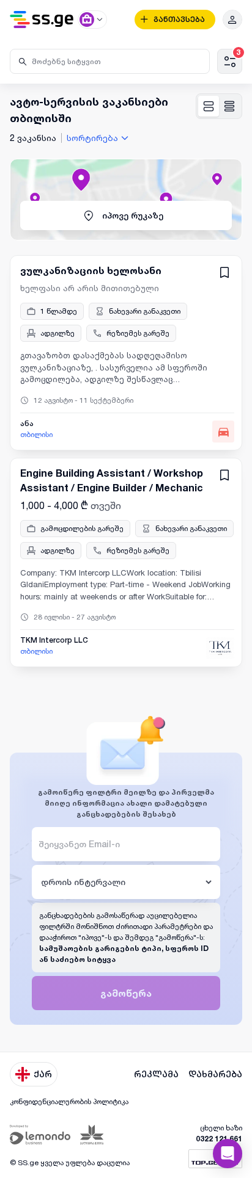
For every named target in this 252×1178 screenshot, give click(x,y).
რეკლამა (156, 1074)
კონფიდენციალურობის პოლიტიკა (69, 1101)
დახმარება (215, 1074)
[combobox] (99, 137)
